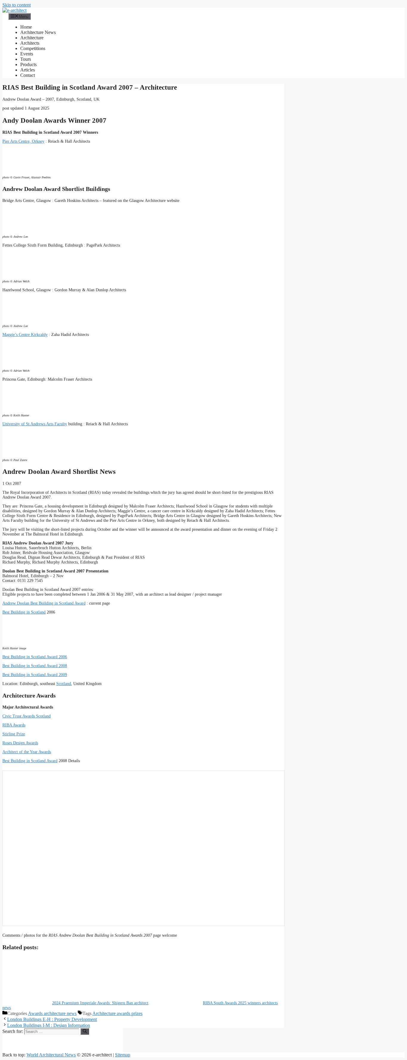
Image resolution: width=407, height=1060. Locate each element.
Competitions (32, 48)
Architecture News (38, 32)
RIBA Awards (13, 725)
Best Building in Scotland (24, 612)
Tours (25, 59)
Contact (27, 75)
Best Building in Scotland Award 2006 (34, 657)
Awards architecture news (52, 1013)
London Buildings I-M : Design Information (48, 1025)
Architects (29, 43)
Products (28, 64)
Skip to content (16, 4)
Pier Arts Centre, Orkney (23, 141)
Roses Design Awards (20, 743)
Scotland (63, 683)
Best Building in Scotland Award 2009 (34, 675)
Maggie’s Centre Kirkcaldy (25, 334)
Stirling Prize (13, 734)
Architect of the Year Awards (26, 752)
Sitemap (122, 1054)
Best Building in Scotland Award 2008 (34, 666)
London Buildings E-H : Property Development (52, 1019)
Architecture (32, 37)
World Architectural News (51, 1054)
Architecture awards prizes (117, 1013)
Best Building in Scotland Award (30, 761)
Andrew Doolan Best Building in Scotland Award (44, 603)
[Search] (84, 1031)
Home (26, 26)
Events (26, 53)
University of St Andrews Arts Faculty (34, 424)
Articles (27, 69)
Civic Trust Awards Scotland (26, 716)
